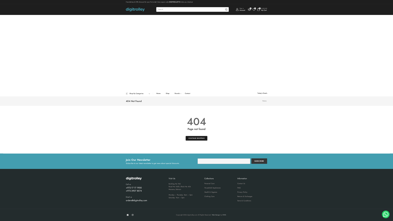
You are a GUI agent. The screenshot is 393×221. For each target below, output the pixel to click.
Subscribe (259, 161)
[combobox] (192, 9)
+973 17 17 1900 (134, 187)
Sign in (242, 8)
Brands (177, 93)
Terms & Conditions (244, 201)
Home (264, 101)
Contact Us (241, 183)
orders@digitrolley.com (136, 200)
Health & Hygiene (210, 192)
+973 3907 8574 (134, 190)
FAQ (239, 188)
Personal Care (209, 183)
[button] (262, 9)
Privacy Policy (242, 192)
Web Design (216, 215)
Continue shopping (196, 138)
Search (226, 9)
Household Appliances (212, 188)
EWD (224, 215)
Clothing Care (209, 196)
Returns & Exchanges (244, 196)
